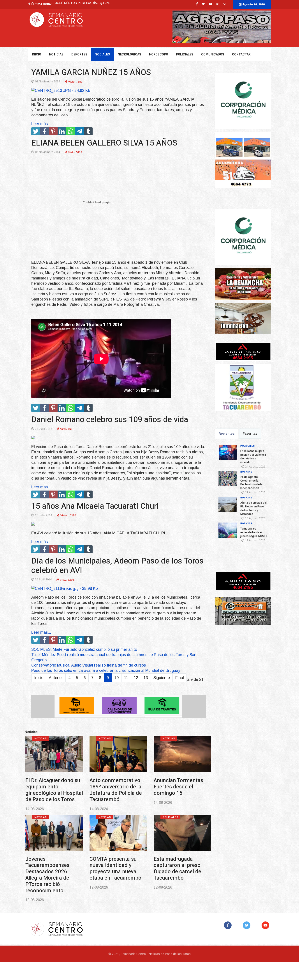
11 (126, 678)
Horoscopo (158, 54)
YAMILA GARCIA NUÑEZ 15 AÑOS (91, 72)
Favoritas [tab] (250, 433)
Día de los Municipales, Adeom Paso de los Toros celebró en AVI (117, 565)
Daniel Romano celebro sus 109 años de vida (109, 419)
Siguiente (161, 678)
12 (136, 678)
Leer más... (41, 124)
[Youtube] (210, 4)
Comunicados (212, 54)
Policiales (184, 54)
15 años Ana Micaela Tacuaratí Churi (94, 506)
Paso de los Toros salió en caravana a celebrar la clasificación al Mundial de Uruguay (105, 670)
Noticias (93, 738)
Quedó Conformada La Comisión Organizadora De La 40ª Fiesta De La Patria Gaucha (170, 868)
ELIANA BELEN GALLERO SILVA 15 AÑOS (104, 143)
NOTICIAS (56, 54)
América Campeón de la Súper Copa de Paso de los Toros (106, 865)
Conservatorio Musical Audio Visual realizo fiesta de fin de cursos (88, 665)
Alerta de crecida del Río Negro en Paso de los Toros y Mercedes (167, 787)
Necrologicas (129, 54)
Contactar (241, 54)
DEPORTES (79, 54)
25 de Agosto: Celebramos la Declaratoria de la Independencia (98, 2)
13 (146, 678)
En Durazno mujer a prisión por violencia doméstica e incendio (39, 787)
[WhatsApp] (224, 4)
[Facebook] (228, 925)
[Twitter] (247, 925)
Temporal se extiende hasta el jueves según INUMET (40, 865)
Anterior (56, 678)
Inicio (36, 54)
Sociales (102, 54)
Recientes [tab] (227, 433)
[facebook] (197, 4)
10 (116, 678)
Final (179, 678)
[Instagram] (217, 4)
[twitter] (203, 4)
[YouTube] (266, 925)
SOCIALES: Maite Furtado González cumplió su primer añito (84, 649)
